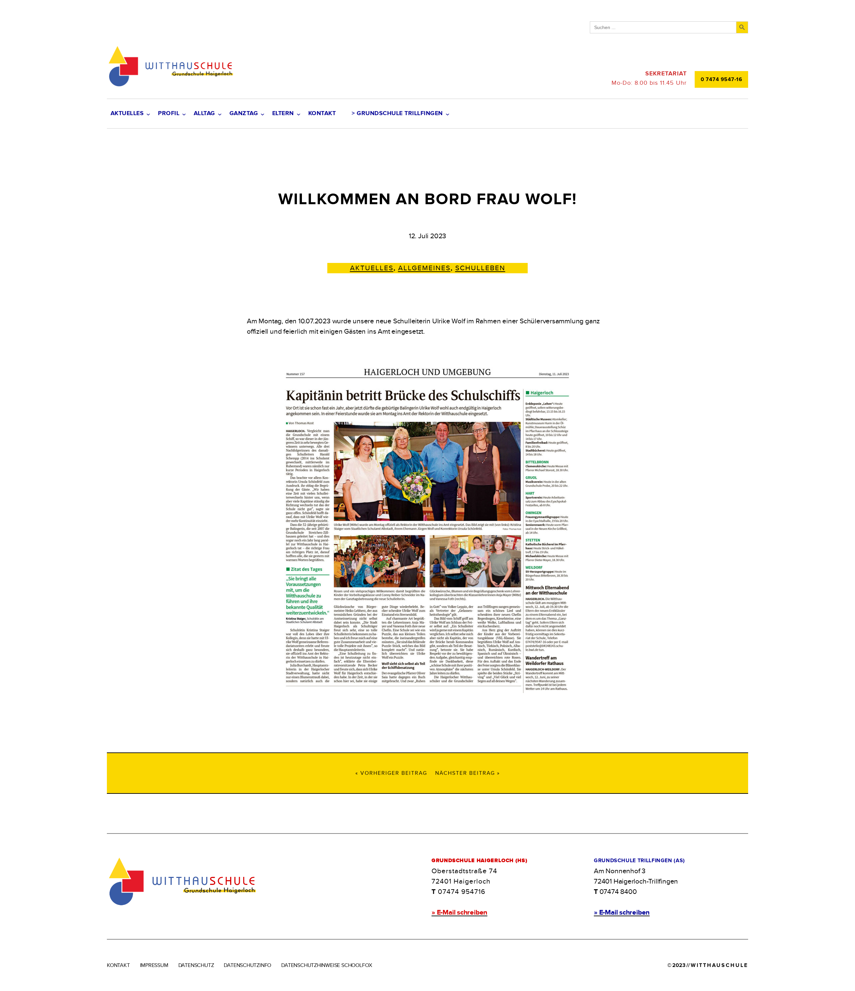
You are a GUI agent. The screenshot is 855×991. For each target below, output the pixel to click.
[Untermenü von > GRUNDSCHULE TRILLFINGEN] (447, 113)
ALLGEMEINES (424, 268)
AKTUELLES (371, 268)
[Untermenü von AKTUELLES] (148, 113)
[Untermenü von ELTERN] (298, 113)
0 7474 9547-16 (721, 79)
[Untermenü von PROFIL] (184, 113)
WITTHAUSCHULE (719, 965)
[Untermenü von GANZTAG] (262, 113)
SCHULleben (480, 268)
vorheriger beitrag (393, 773)
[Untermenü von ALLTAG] (219, 113)
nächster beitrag (465, 773)
